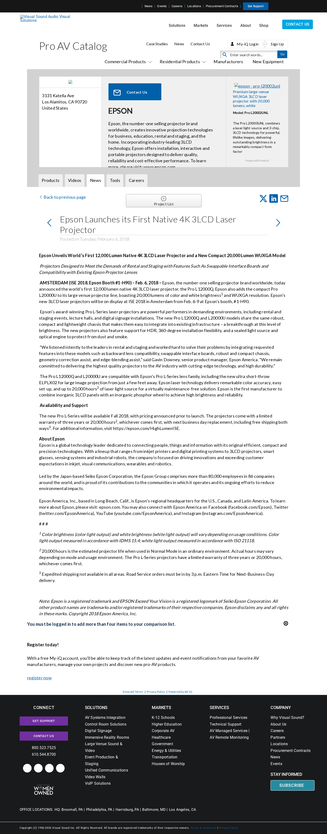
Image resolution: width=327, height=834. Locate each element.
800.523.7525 (44, 747)
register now (39, 677)
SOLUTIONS (96, 707)
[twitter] (49, 768)
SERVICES (219, 707)
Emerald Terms (133, 691)
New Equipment (268, 61)
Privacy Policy (156, 691)
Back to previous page (64, 197)
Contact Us (200, 43)
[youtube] (60, 768)
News (179, 43)
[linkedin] (27, 768)
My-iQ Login (248, 44)
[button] (138, 6)
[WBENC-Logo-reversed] (44, 786)
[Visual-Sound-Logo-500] (47, 16)
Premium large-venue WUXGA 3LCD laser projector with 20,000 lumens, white (251, 98)
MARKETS (161, 707)
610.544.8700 (44, 754)
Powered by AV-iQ (180, 691)
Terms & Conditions (204, 827)
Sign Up (277, 44)
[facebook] (38, 768)
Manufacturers (228, 61)
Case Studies (157, 43)
